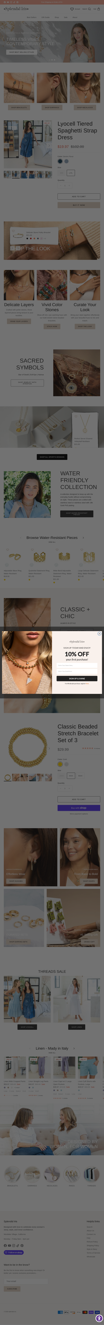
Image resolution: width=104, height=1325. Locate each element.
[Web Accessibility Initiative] (99, 1318)
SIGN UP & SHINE (77, 678)
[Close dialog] (99, 633)
